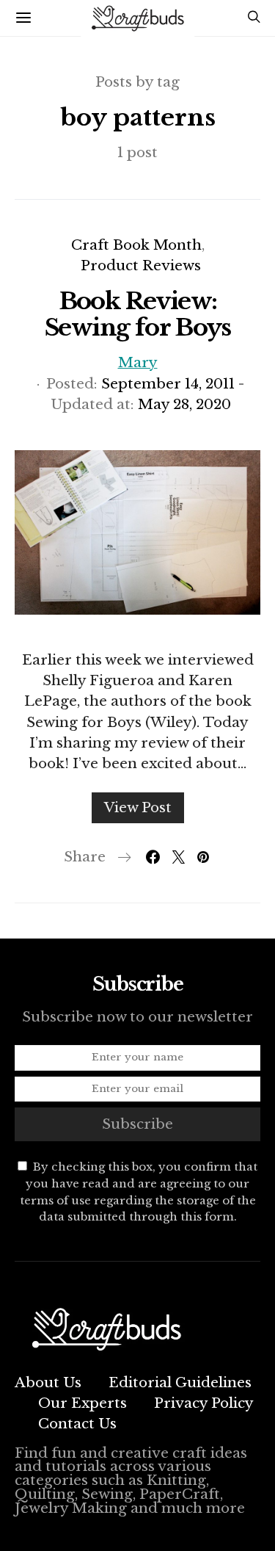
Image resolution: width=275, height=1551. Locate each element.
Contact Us (77, 1423)
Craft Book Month (136, 244)
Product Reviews (141, 265)
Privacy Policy (204, 1403)
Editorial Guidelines (180, 1382)
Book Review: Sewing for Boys (137, 314)
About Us (48, 1382)
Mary (138, 362)
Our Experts (82, 1403)
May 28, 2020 (184, 404)
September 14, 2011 (168, 383)
